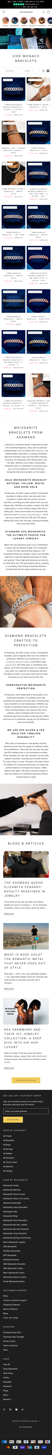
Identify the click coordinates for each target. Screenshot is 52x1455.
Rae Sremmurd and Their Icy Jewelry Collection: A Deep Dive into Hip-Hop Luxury (23, 1038)
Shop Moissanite (10, 1369)
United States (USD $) (24, 1421)
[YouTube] (16, 1409)
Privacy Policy (9, 1341)
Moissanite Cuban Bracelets (15, 1207)
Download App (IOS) (12, 1332)
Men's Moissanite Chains (13, 1273)
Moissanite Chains (11, 1185)
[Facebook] (4, 1409)
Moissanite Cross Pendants (15, 1233)
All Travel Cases (10, 1162)
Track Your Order (10, 1318)
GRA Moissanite (10, 1246)
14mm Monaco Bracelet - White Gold (38, 234)
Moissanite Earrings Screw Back (17, 1238)
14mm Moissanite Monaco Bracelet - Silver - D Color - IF (13, 403)
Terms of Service (10, 1345)
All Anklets (7, 1153)
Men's (5, 1395)
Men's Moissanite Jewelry (14, 1242)
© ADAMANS (26, 1427)
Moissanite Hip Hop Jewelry (15, 1225)
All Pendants (8, 1158)
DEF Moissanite (9, 1255)
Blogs (5, 1313)
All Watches (8, 1166)
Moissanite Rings (10, 1216)
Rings (5, 1390)
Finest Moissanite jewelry (14, 1281)
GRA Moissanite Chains (13, 1268)
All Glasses (7, 1171)
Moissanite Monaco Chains (14, 1277)
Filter (9, 71)
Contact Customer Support (15, 1300)
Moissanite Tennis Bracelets (15, 1220)
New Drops (8, 1373)
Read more (9, 913)
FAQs (5, 1296)
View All (6, 1364)
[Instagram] (10, 1409)
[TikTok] (22, 1409)
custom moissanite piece (31, 514)
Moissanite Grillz (10, 1211)
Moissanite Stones (11, 1259)
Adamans (40, 450)
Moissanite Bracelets (12, 1203)
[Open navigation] (3, 12)
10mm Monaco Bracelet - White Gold (13, 319)
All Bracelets (8, 1140)
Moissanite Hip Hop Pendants (16, 1229)
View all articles (26, 1080)
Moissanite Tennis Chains (14, 1194)
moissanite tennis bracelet (17, 662)
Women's (7, 1399)
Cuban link (9, 665)
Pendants (7, 1386)
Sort (28, 71)
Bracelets (7, 1382)
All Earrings (8, 1149)
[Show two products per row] (48, 71)
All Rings (7, 1145)
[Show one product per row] (43, 71)
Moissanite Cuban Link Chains (16, 1198)
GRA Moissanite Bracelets (14, 1264)
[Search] (44, 12)
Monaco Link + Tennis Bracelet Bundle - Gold (13, 150)
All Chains (7, 1136)
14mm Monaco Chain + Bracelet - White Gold (13, 191)
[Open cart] (48, 12)
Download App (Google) (13, 1337)
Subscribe (13, 1120)
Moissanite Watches (11, 1190)
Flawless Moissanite (11, 1251)
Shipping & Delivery (11, 1304)
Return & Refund (10, 1309)
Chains (6, 1377)
